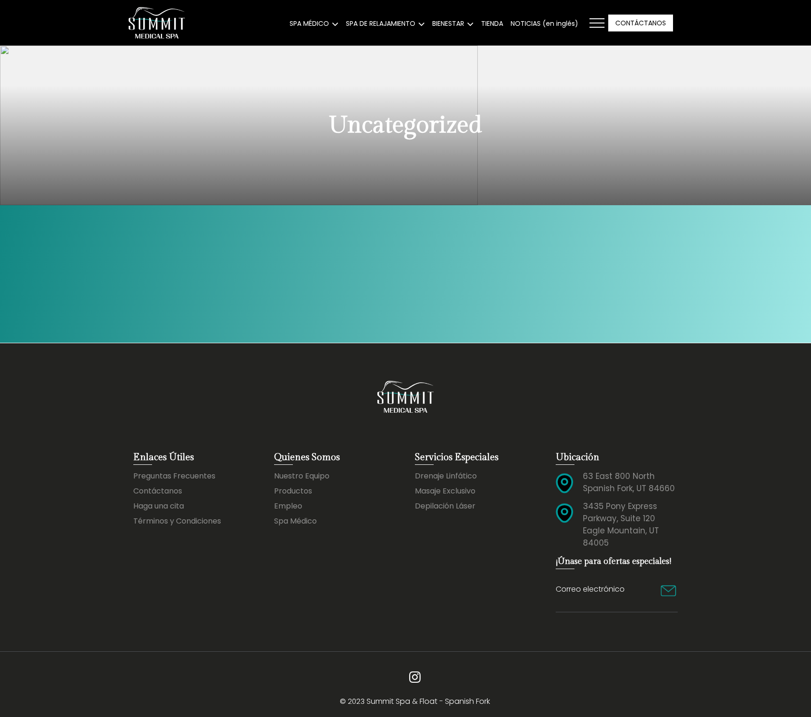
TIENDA (492, 23)
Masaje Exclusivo (445, 491)
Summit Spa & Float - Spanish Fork (428, 701)
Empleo (288, 506)
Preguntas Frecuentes (174, 475)
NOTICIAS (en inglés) (544, 23)
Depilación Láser (445, 506)
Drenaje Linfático (446, 475)
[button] (597, 23)
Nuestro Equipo (301, 475)
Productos (293, 491)
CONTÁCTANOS (640, 23)
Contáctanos (157, 491)
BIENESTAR (448, 23)
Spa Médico (295, 521)
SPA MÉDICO (309, 23)
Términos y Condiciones (177, 521)
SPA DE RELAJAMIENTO (380, 23)
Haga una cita (158, 506)
